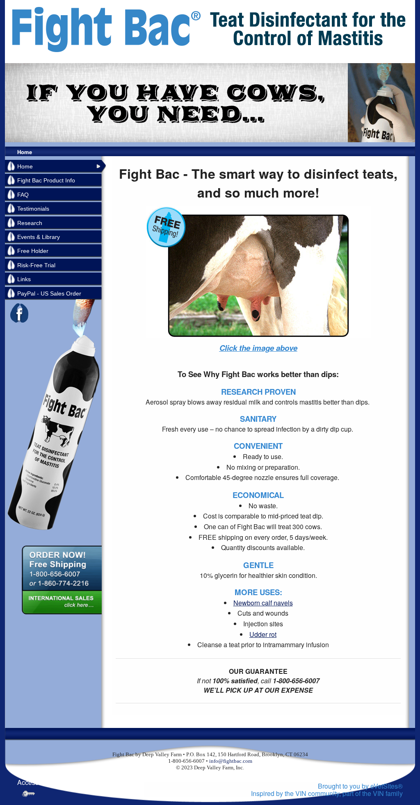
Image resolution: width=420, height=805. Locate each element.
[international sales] (61, 603)
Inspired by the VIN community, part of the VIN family (327, 793)
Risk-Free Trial (36, 265)
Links (24, 279)
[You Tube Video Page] (258, 271)
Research (29, 223)
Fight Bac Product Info (46, 180)
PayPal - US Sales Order (49, 293)
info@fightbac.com (230, 761)
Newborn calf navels (263, 602)
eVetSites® (386, 786)
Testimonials (33, 208)
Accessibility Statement (51, 782)
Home (24, 152)
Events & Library (38, 237)
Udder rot (262, 634)
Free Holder (32, 251)
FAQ (23, 194)
